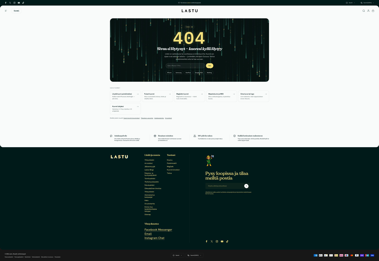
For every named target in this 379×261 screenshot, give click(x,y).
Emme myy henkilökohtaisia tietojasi (151, 209)
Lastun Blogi (149, 170)
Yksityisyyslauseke (152, 182)
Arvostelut (168, 118)
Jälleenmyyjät (150, 167)
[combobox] (350, 3)
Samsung (178, 72)
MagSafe (170, 167)
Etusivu (169, 160)
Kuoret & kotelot (173, 170)
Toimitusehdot (150, 178)
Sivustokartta (150, 204)
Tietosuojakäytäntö (18, 257)
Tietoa (169, 173)
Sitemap (148, 214)
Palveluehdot (149, 185)
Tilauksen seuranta (147, 118)
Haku (146, 200)
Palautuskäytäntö (9, 257)
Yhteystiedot (149, 160)
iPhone (169, 72)
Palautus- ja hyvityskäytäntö (151, 174)
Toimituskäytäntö (36, 257)
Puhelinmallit (172, 163)
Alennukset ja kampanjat (150, 196)
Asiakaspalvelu (159, 118)
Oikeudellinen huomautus (47, 257)
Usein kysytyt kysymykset (132, 118)
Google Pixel (199, 72)
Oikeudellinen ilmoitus (153, 188)
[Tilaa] (246, 186)
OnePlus (188, 72)
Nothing (209, 72)
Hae (209, 66)
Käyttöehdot (28, 257)
